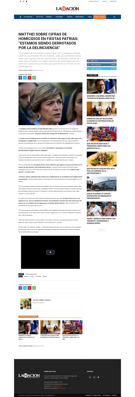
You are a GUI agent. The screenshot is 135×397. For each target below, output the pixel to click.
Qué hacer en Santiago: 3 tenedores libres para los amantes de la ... (98, 146)
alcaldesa (26, 276)
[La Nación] (67, 8)
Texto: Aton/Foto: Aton (31, 274)
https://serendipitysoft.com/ (48, 395)
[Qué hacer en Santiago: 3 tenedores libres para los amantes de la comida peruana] (72, 327)
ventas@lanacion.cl (56, 386)
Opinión (49, 17)
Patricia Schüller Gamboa (26, 70)
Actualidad (28, 17)
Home (20, 30)
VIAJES (90, 17)
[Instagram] (22, 1)
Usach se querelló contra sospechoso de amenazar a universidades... (99, 196)
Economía (59, 17)
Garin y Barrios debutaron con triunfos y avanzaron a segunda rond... (101, 221)
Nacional (26, 30)
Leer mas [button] (101, 230)
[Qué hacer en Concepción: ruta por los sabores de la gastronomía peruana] (102, 159)
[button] (114, 17)
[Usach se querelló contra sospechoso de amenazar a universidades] (102, 184)
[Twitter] (26, 1)
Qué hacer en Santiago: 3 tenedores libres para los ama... (70, 337)
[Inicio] (20, 17)
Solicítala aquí (61, 388)
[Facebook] (19, 1)
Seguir (113, 64)
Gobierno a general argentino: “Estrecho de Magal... (26, 337)
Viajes (64, 333)
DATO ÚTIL (39, 17)
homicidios (38, 276)
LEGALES (104, 1)
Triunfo (70, 17)
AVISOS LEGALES (99, 17)
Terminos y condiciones (93, 395)
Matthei (45, 276)
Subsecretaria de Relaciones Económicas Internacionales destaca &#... (100, 121)
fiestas (32, 276)
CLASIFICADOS (113, 1)
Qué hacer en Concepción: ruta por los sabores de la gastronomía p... (101, 171)
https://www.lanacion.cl (38, 302)
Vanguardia (79, 17)
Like (114, 60)
